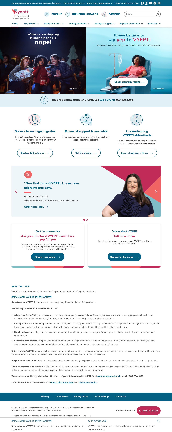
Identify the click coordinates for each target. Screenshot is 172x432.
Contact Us (120, 396)
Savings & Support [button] (103, 23)
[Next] (156, 191)
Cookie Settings (101, 396)
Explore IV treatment (32, 153)
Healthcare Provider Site (127, 3)
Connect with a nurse (122, 257)
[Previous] (16, 191)
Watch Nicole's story (34, 206)
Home (15, 23)
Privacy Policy (81, 396)
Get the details (83, 153)
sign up (56, 14)
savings (114, 14)
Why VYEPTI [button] (30, 23)
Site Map (45, 396)
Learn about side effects (134, 153)
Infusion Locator (85, 14)
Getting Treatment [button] (78, 23)
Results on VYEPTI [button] (52, 23)
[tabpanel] (86, 191)
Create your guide (45, 257)
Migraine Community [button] (130, 23)
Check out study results (127, 82)
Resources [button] (153, 23)
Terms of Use (61, 396)
